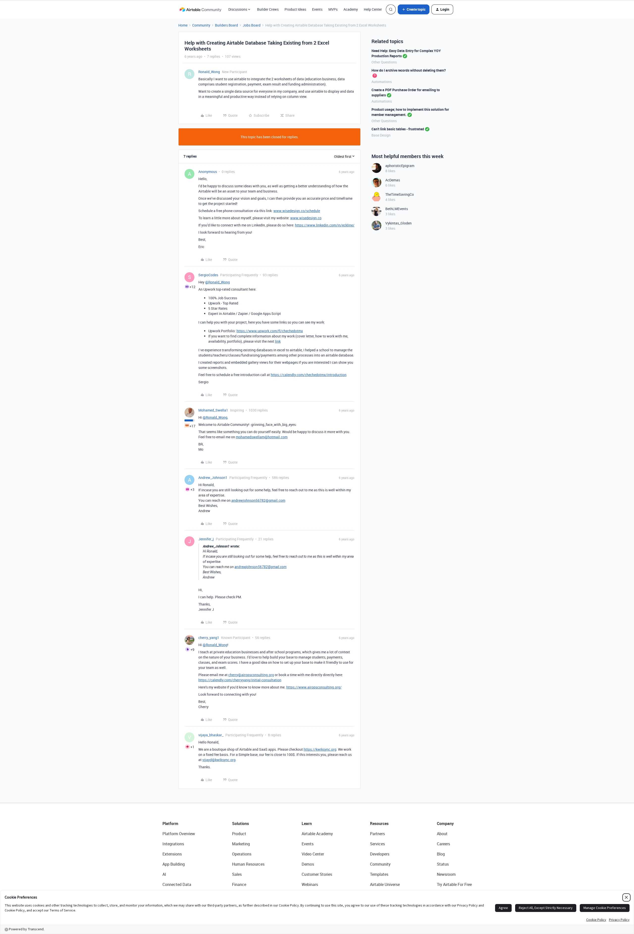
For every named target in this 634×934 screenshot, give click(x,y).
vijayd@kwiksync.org (219, 759)
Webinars (310, 884)
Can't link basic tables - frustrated (397, 129)
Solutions (240, 823)
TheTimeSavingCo (399, 194)
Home (182, 25)
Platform (170, 823)
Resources (379, 823)
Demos (308, 864)
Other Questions (384, 62)
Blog (441, 854)
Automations (381, 81)
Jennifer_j (206, 539)
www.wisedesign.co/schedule (296, 210)
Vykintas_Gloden (398, 223)
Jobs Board (252, 25)
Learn (307, 823)
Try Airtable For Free (454, 884)
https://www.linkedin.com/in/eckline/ (324, 225)
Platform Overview (178, 833)
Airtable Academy (317, 833)
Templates (379, 874)
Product (239, 833)
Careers (443, 844)
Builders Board (226, 25)
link (278, 341)
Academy (350, 9)
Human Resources (248, 864)
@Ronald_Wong (217, 282)
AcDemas (392, 180)
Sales (237, 874)
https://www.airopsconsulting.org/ (314, 687)
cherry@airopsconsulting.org (251, 674)
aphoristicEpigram (399, 165)
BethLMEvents (396, 208)
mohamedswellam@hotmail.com (262, 437)
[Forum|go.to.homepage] (200, 9)
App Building (173, 864)
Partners (377, 833)
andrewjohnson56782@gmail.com (258, 500)
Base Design (381, 135)
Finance (239, 884)
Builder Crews (268, 9)
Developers (379, 854)
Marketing (241, 844)
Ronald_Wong (209, 71)
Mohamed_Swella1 (213, 410)
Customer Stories (317, 874)
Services (377, 844)
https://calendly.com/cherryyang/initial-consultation (239, 680)
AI (164, 874)
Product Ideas (295, 9)
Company (445, 823)
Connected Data (176, 884)
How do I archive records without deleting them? (408, 70)
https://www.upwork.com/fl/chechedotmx (270, 331)
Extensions (172, 854)
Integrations (173, 844)
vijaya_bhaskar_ (210, 735)
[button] (413, 9)
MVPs (333, 9)
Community (201, 25)
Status (443, 864)
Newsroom (446, 874)
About (442, 833)
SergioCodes (208, 275)
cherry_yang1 (208, 637)
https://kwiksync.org (320, 749)
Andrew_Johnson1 (212, 477)
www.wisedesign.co (305, 218)
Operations (241, 854)
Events (317, 9)
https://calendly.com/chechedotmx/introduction (308, 374)
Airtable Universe (385, 884)
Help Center (373, 9)
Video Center (313, 854)
